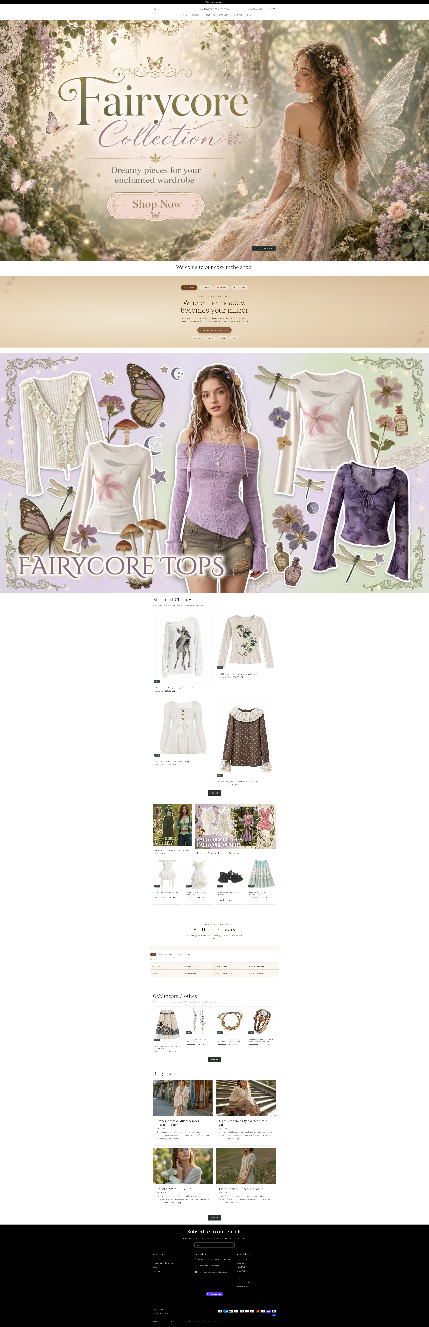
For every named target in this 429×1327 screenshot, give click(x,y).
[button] (155, 9)
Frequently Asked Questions (163, 1263)
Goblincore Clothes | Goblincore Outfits (172, 852)
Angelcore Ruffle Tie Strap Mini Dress (197, 894)
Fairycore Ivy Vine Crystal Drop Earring (197, 1040)
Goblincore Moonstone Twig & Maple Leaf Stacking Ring (261, 1040)
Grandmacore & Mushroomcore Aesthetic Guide (179, 1123)
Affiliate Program (243, 1259)
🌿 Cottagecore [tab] (189, 287)
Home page (157, 1271)
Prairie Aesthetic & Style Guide (241, 1189)
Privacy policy (200, 1321)
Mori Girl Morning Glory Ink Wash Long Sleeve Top (238, 674)
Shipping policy (223, 1321)
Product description (244, 1279)
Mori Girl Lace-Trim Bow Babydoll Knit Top (172, 762)
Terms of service (212, 1321)
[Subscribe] (232, 1245)
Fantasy (171, 954)
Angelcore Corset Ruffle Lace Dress (166, 894)
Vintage (188, 954)
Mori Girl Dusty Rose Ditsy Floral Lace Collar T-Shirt (238, 782)
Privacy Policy (241, 1271)
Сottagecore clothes (164, 1322)
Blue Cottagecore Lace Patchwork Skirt (257, 894)
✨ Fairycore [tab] (205, 287)
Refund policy (189, 1321)
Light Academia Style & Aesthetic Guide (243, 1123)
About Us (156, 1259)
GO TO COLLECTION (264, 248)
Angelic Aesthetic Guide (174, 1189)
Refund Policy (241, 1267)
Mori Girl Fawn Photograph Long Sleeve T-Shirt (174, 688)
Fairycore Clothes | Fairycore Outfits (216, 853)
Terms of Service (243, 1287)
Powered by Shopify (177, 1322)
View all (214, 793)
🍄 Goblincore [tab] (222, 287)
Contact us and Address (245, 1283)
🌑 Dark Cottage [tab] (239, 287)
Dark (179, 954)
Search (155, 1267)
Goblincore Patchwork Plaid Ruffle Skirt (166, 1047)
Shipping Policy (242, 1263)
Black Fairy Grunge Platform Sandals (229, 894)
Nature (161, 954)
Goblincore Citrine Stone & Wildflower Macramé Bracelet (229, 1040)
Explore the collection (214, 330)
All (153, 954)
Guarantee (240, 1275)
